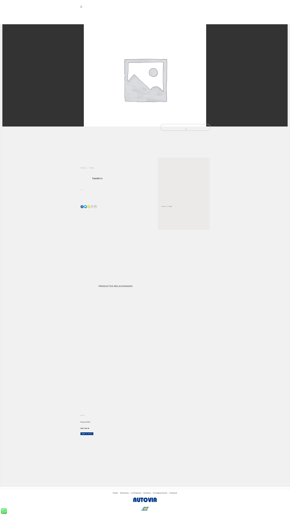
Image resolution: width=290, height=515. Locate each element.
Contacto (137, 21)
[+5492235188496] (208, 21)
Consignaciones (125, 21)
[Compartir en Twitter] (85, 206)
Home (83, 21)
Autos (91, 168)
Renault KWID (85, 422)
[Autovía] (92, 9)
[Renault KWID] (95, 364)
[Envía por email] (88, 206)
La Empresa (103, 21)
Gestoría (113, 21)
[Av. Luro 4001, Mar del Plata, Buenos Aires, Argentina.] (199, 21)
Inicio (83, 168)
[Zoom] (185, 127)
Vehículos (91, 21)
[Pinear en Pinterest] (92, 206)
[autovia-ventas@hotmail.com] (203, 21)
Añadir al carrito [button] (87, 433)
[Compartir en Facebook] (82, 206)
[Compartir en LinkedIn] (95, 206)
